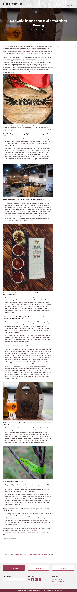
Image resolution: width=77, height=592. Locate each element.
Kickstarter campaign (38, 125)
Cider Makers (18, 548)
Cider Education (54, 3)
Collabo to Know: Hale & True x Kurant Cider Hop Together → (41, 555)
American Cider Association (58, 581)
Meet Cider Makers (37, 3)
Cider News (63, 3)
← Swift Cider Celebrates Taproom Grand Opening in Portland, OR (15, 555)
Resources (69, 3)
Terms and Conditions (57, 584)
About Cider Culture (57, 579)
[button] (59, 3)
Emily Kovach (42, 29)
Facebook (27, 530)
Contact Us (55, 583)
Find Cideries (69, 5)
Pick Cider (28, 3)
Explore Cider (46, 3)
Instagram (34, 530)
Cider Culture (11, 548)
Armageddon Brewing (27, 51)
